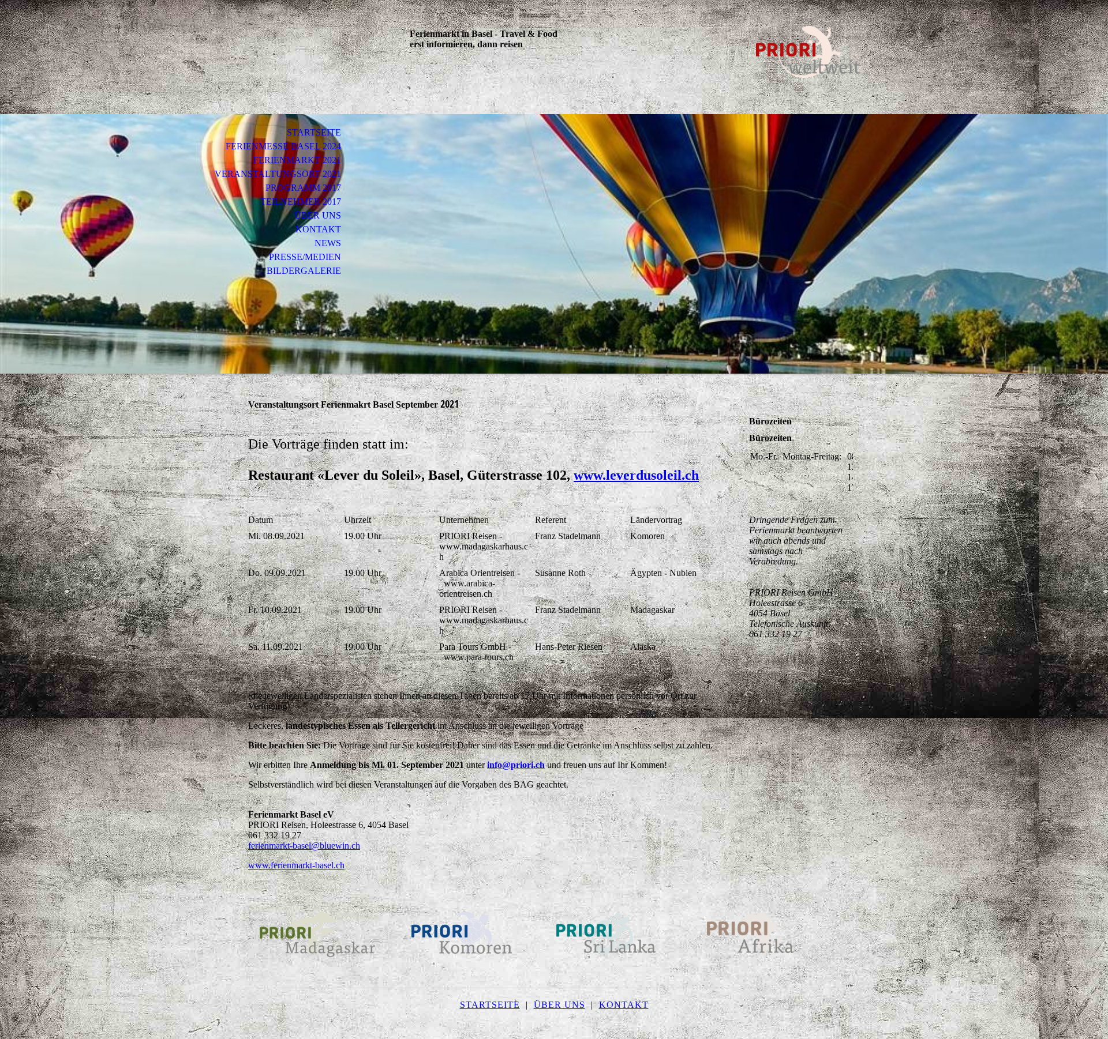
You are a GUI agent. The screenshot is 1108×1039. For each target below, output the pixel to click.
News (328, 243)
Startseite (314, 132)
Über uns (317, 215)
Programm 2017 (303, 188)
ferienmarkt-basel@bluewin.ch (304, 845)
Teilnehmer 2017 (300, 201)
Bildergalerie (304, 271)
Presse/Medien (305, 257)
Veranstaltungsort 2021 (278, 174)
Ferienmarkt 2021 (297, 160)
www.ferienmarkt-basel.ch (296, 865)
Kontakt (318, 229)
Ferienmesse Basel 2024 (283, 146)
